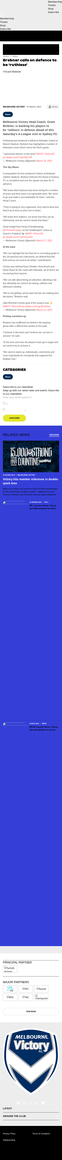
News (15, 56)
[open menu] (2, 15)
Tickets (4, 22)
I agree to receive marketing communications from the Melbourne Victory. (32, 409)
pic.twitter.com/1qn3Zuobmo (36, 306)
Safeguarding (9, 1140)
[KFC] (26, 988)
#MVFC (40, 154)
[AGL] (10, 988)
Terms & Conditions (41, 1133)
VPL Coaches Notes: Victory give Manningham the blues (42, 507)
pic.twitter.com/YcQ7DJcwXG (18, 237)
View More (54, 435)
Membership (7, 18)
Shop (3, 25)
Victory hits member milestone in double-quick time (31, 481)
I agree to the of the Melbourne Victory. (32, 403)
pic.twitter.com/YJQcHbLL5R (17, 157)
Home (6, 56)
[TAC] (26, 997)
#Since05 (50, 154)
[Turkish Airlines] (10, 969)
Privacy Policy (26, 401)
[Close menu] (56, 1144)
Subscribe (5, 28)
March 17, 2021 (44, 240)
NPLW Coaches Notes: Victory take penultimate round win (43, 728)
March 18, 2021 (44, 161)
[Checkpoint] (41, 997)
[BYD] (10, 997)
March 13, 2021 (44, 310)
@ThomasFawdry (12, 230)
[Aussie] (41, 988)
